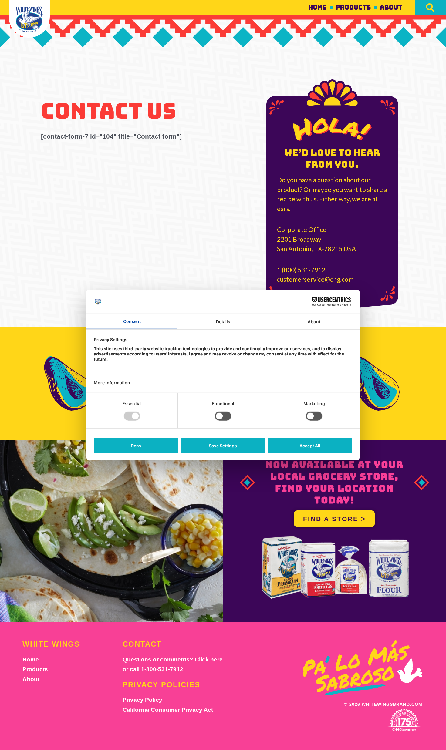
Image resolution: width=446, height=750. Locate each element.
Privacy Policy (142, 700)
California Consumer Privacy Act (168, 710)
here (216, 659)
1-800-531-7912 (162, 669)
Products (353, 7)
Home (317, 7)
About (391, 7)
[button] (430, 7)
